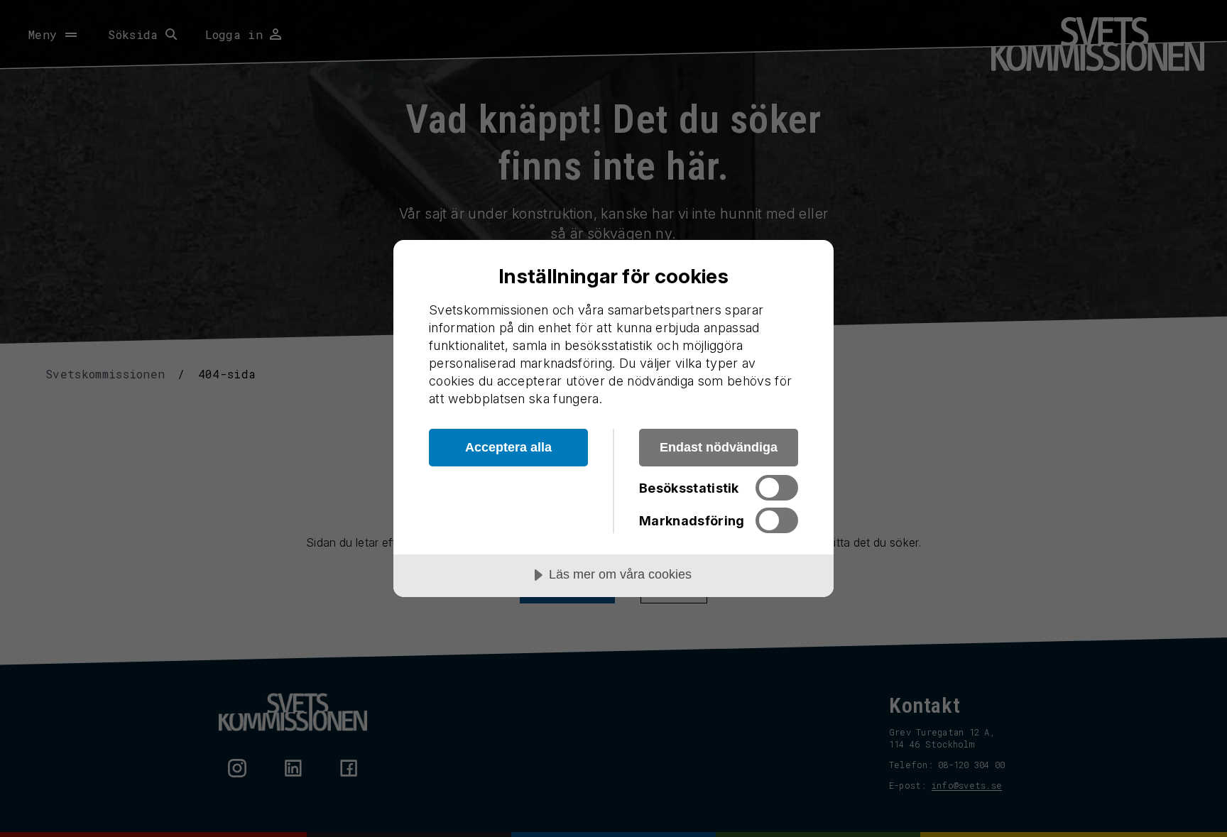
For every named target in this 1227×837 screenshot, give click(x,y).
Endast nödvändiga (719, 447)
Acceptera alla (508, 447)
